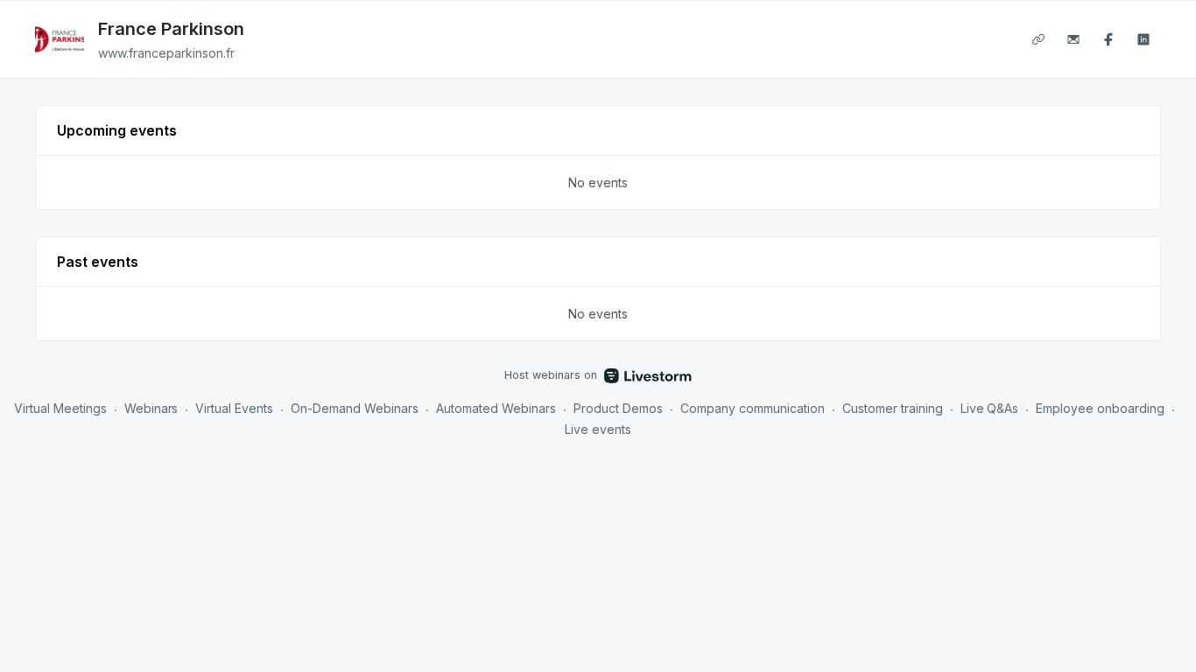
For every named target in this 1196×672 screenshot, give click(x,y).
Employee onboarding (1100, 408)
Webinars (151, 408)
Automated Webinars (496, 408)
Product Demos (618, 408)
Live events (598, 429)
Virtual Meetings (60, 408)
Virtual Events (234, 408)
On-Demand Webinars (355, 408)
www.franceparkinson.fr (166, 53)
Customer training (892, 408)
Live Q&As (989, 408)
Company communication (752, 408)
